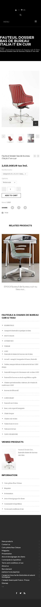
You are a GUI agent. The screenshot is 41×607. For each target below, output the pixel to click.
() (24, 10)
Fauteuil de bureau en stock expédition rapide (20, 377)
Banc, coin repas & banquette (14, 408)
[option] (20, 264)
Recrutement (7, 569)
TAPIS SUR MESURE (11, 434)
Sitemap (5, 583)
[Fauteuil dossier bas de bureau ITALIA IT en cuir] (10, 139)
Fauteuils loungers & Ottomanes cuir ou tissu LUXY (21, 372)
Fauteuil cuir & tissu (11, 403)
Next (37, 136)
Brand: (4, 202)
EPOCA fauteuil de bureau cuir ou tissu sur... (20, 288)
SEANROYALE (9, 325)
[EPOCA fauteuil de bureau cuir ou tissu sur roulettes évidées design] (20, 258)
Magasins (7, 488)
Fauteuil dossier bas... (26, 450)
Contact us (6, 544)
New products (7, 541)
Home (2, 48)
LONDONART (9, 398)
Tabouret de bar (10, 429)
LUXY (6, 351)
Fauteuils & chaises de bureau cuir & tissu (18, 354)
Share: (5, 208)
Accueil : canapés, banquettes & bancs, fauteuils (20, 359)
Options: (5, 178)
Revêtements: (7, 170)
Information (9, 475)
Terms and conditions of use (14, 509)
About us (5, 566)
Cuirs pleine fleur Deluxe (13, 483)
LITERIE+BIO (9, 341)
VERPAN (7, 346)
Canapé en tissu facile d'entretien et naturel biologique (18, 576)
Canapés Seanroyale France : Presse (15, 580)
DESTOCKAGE (9, 336)
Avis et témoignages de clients (14, 498)
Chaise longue (9, 413)
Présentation (8, 493)
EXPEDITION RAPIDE (11, 572)
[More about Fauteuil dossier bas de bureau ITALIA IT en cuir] (9, 459)
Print (6, 213)
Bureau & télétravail (11, 390)
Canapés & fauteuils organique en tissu (17, 331)
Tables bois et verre (11, 424)
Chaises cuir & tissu (10, 419)
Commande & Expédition (13, 504)
